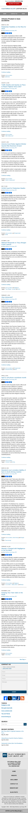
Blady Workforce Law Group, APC (19, 806)
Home (4, 13)
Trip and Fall (5, 713)
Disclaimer (14, 779)
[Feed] (22, 698)
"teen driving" (8, 654)
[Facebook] (6, 698)
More (23, 13)
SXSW (6, 234)
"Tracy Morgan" (8, 289)
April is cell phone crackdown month (13, 377)
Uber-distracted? (7, 297)
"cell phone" (7, 462)
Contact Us (14, 13)
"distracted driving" (9, 369)
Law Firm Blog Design (13, 810)
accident (14, 289)
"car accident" (8, 584)
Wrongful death (17, 233)
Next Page (22, 659)
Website (14, 775)
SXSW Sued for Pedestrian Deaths (13, 188)
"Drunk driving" (8, 540)
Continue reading (5, 72)
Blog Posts (14, 792)
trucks (19, 289)
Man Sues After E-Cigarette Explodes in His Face (12, 732)
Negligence (16, 287)
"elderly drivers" (14, 584)
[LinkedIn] (14, 698)
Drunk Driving (15, 537)
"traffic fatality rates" (9, 135)
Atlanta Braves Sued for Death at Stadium (12, 738)
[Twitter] (10, 698)
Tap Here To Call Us (14, 3)
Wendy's (22, 584)
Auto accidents (9, 75)
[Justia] (18, 698)
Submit (14, 691)
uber (16, 369)
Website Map (14, 788)
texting (13, 462)
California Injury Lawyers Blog (14, 9)
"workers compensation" (10, 180)
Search (25, 724)
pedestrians (7, 76)
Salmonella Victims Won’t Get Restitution (11, 743)
